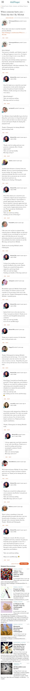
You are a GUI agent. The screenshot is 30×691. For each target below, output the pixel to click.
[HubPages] (15, 2)
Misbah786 (13, 77)
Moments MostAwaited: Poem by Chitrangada (18, 629)
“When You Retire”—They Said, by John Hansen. (18, 573)
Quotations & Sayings (19, 642)
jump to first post (15, 563)
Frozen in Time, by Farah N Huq (18, 590)
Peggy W (11, 347)
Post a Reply (24, 563)
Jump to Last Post (9, 17)
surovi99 (12, 403)
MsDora (11, 506)
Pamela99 (11, 222)
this (15, 79)
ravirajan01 (12, 108)
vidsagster (11, 280)
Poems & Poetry (18, 569)
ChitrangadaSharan (14, 21)
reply (3, 37)
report (7, 37)
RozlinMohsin (12, 461)
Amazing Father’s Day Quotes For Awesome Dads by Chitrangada (19, 647)
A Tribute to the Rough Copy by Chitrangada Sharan (19, 606)
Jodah (10, 160)
